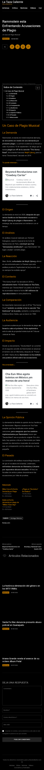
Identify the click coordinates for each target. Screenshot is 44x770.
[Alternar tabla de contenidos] (36, 88)
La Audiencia (13, 108)
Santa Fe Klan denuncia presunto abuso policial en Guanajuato (22, 624)
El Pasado (13, 115)
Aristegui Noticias (16, 518)
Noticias (6, 39)
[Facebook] (12, 46)
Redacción (6, 523)
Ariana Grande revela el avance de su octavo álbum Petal (20, 660)
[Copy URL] (28, 46)
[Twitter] (17, 46)
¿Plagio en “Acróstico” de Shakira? (30, 490)
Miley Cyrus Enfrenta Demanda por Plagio (10, 490)
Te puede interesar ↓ (10, 162)
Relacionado (14, 117)
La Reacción (13, 101)
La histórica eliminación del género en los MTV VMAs (21, 587)
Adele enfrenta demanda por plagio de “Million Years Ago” (10, 502)
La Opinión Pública (15, 113)
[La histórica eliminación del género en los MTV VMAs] (22, 572)
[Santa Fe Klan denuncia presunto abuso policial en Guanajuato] (22, 608)
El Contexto (12, 103)
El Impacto (12, 110)
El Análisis (12, 98)
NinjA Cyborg (30, 152)
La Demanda (13, 94)
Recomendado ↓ (8, 364)
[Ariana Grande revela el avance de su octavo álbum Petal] (22, 644)
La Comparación (14, 105)
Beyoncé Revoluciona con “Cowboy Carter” (11, 548)
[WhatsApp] (23, 46)
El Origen (12, 96)
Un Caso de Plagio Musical (14, 91)
